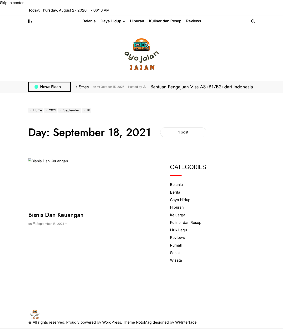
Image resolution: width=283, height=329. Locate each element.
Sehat (175, 252)
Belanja (89, 21)
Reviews (193, 21)
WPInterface (186, 322)
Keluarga (177, 215)
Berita (175, 192)
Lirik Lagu (178, 230)
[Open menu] (30, 21)
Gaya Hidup (110, 21)
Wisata (176, 260)
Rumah (176, 245)
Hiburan (137, 21)
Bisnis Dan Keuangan (56, 215)
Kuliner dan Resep (165, 21)
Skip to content (13, 2)
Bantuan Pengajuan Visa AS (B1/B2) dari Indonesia (193, 86)
